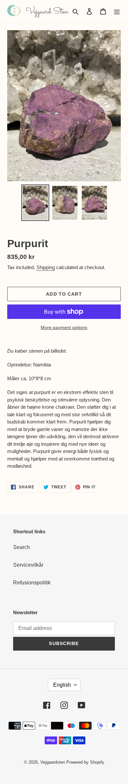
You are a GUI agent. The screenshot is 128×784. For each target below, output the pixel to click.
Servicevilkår (28, 565)
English (62, 685)
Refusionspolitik (32, 582)
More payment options (64, 327)
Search (21, 547)
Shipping (45, 267)
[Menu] (117, 11)
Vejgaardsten (52, 762)
